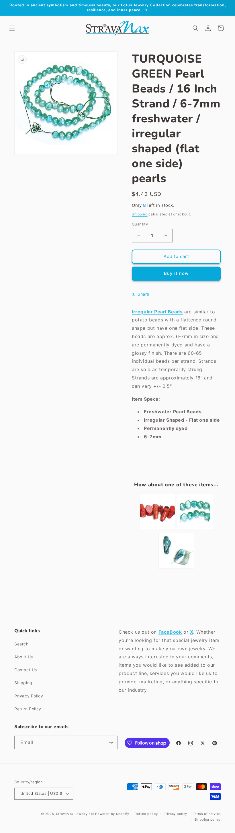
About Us (23, 656)
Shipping (140, 214)
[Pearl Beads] (195, 528)
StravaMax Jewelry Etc (75, 814)
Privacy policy (175, 814)
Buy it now (176, 273)
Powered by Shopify (112, 814)
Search (21, 643)
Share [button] (143, 294)
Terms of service (207, 814)
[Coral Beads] (157, 528)
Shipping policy (207, 819)
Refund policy (146, 814)
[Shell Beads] (176, 568)
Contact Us (25, 669)
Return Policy (27, 708)
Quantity (140, 224)
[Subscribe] (111, 742)
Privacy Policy (28, 695)
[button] (12, 28)
